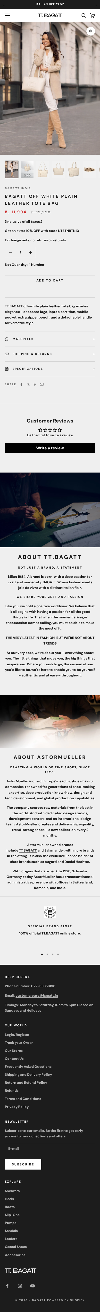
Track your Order (19, 1042)
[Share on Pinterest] (35, 384)
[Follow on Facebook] (7, 1285)
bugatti (51, 862)
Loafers (11, 1239)
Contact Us (14, 1058)
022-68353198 (43, 986)
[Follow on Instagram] (19, 1285)
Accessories (15, 1255)
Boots (10, 1207)
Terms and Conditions (23, 1099)
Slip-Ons (12, 1215)
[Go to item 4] (58, 169)
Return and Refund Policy (26, 1082)
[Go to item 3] (43, 169)
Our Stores (14, 1050)
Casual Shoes (16, 1247)
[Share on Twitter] (28, 384)
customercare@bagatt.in (37, 995)
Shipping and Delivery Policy (28, 1074)
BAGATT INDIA (18, 188)
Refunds (11, 1090)
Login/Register (17, 1034)
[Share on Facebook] (21, 384)
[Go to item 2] (27, 169)
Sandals (11, 1231)
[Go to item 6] (89, 169)
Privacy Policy (17, 1106)
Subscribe (23, 1164)
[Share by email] (42, 384)
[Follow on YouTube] (32, 1285)
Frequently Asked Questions (28, 1066)
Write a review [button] (50, 448)
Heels (9, 1199)
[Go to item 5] (74, 169)
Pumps (10, 1223)
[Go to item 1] (11, 169)
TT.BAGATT (28, 850)
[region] (50, 926)
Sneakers (12, 1191)
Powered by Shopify (66, 1300)
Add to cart (50, 280)
